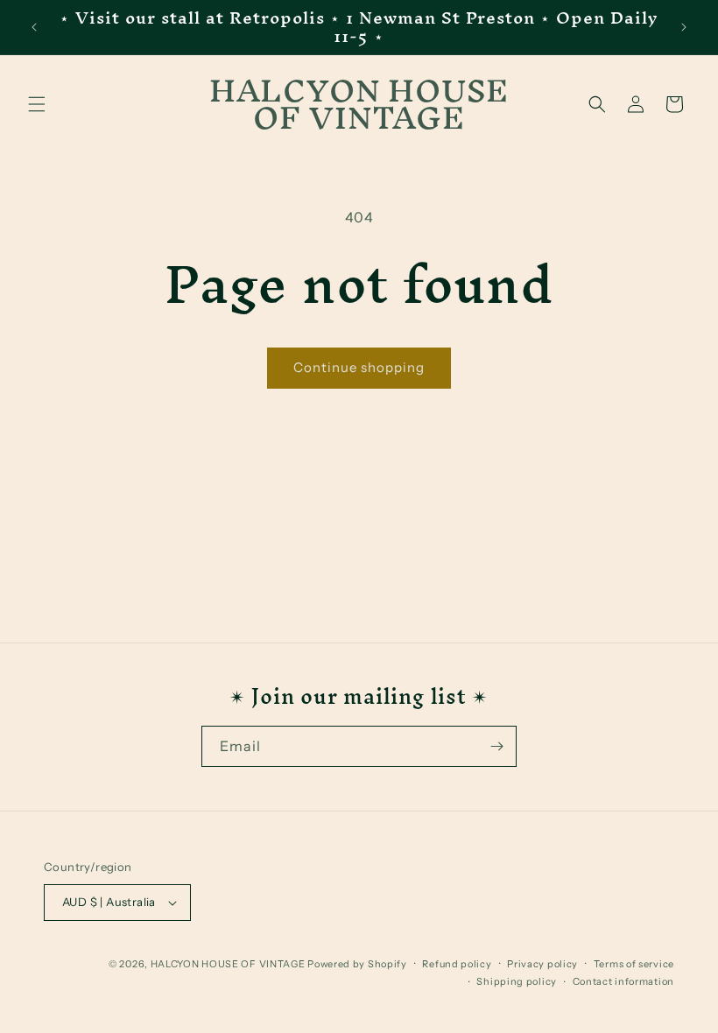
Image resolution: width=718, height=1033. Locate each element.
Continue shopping (359, 367)
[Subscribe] (496, 746)
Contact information (623, 981)
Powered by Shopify (357, 964)
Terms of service (634, 964)
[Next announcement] (684, 27)
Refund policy (456, 964)
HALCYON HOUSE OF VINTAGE (228, 964)
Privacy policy (542, 964)
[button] (37, 104)
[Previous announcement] (34, 27)
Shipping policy (516, 981)
